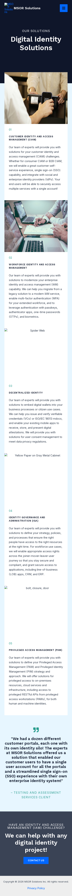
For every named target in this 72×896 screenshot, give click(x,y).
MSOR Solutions (27, 8)
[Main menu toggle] (64, 8)
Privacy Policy (36, 888)
